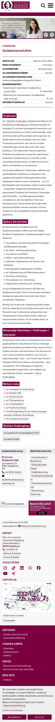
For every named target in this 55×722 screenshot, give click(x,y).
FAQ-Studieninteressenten (17, 419)
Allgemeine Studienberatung (33, 526)
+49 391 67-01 (12, 549)
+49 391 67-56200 (13, 472)
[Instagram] (5, 568)
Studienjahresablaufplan (41, 477)
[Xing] (13, 573)
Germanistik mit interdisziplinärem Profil (21, 433)
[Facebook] (38, 568)
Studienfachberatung (12, 451)
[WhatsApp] (30, 568)
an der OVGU (10, 91)
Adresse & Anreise (12, 553)
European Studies (11, 439)
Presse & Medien (11, 557)
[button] (46, 35)
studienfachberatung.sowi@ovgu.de (13, 481)
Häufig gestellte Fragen (38, 466)
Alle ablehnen (14, 717)
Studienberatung (39, 472)
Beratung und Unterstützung (17, 666)
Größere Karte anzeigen (13, 615)
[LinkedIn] (22, 568)
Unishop (7, 655)
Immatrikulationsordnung (41, 485)
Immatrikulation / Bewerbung (39, 459)
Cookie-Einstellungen (12, 710)
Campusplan (9, 620)
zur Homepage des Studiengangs (20, 389)
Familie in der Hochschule (15, 634)
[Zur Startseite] (17, 6)
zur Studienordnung (14, 396)
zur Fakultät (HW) (13, 393)
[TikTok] (13, 568)
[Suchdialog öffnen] (43, 5)
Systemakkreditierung (14, 638)
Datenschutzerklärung (14, 705)
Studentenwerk (10, 652)
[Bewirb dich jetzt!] (41, 508)
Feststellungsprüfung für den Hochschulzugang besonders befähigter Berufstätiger (25, 413)
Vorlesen (7, 680)
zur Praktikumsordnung (16, 408)
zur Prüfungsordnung (15, 400)
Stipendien (8, 648)
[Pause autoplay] (3, 35)
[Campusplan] (27, 612)
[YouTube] (5, 573)
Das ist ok (39, 717)
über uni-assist (11, 98)
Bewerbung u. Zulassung (37, 492)
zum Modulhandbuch (15, 404)
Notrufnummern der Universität (18, 669)
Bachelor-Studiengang (17, 121)
